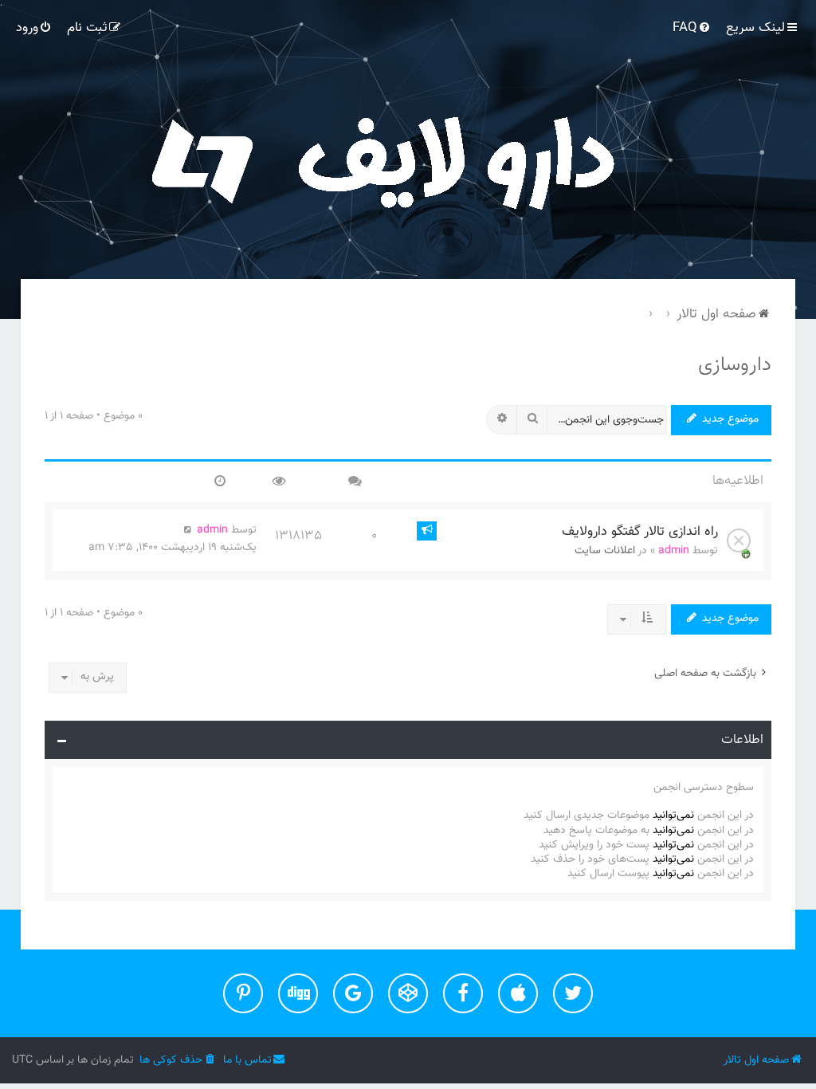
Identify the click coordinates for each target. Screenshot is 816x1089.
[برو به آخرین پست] (188, 530)
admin (673, 551)
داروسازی (734, 365)
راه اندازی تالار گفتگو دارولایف (640, 531)
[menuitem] (692, 28)
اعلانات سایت (605, 551)
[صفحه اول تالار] (408, 159)
